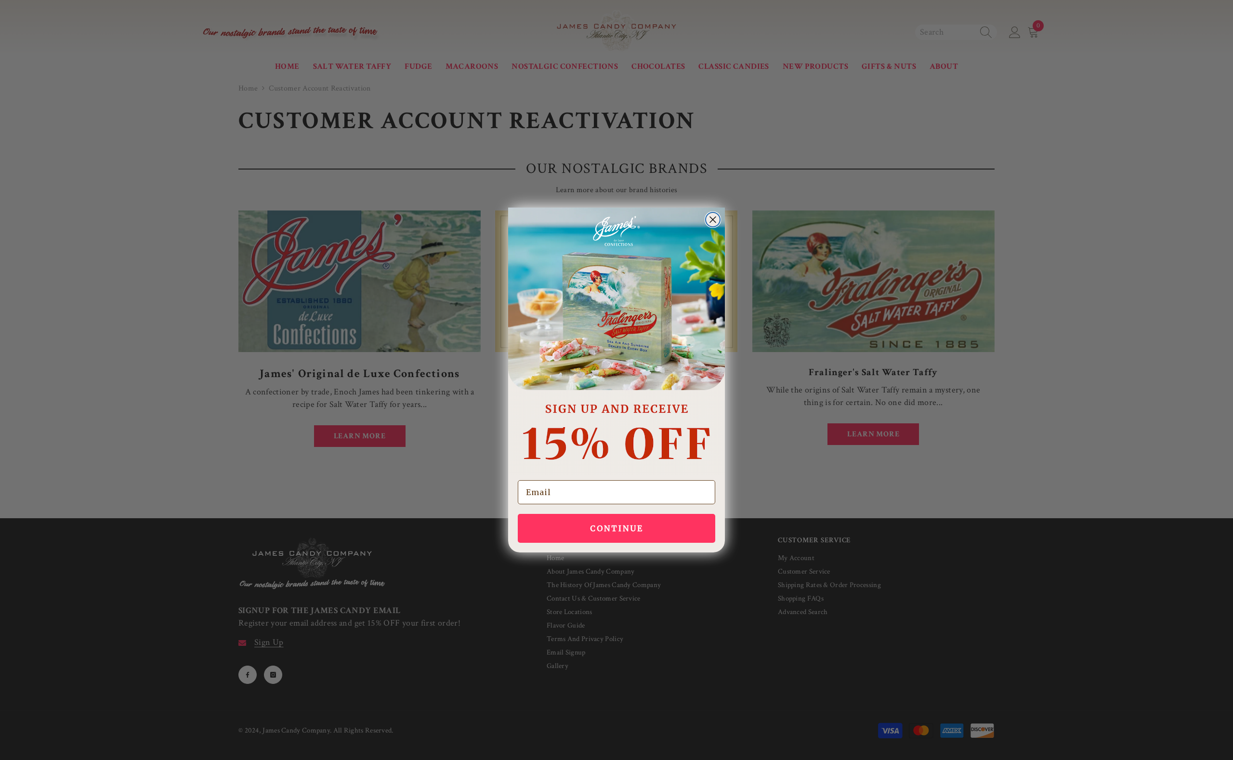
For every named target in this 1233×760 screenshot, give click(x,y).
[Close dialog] (713, 219)
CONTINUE (616, 528)
